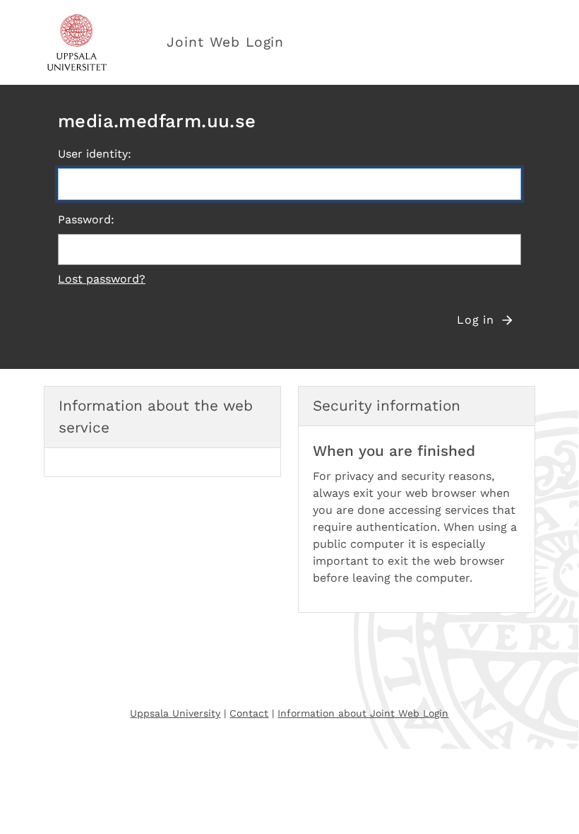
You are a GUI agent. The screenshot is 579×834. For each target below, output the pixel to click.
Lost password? (101, 279)
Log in (475, 320)
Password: (86, 219)
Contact (248, 713)
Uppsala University (175, 713)
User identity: (94, 153)
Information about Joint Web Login (362, 713)
